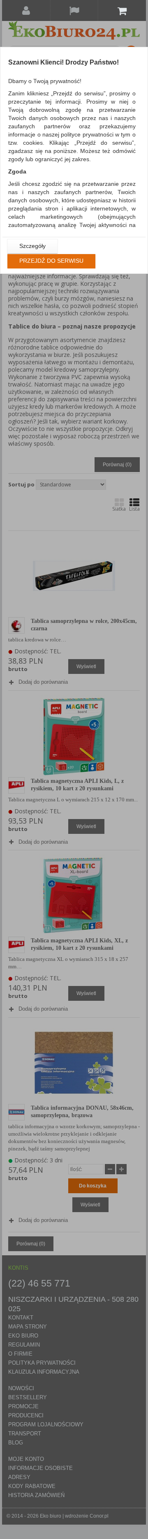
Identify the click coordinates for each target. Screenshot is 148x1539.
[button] (32, 246)
